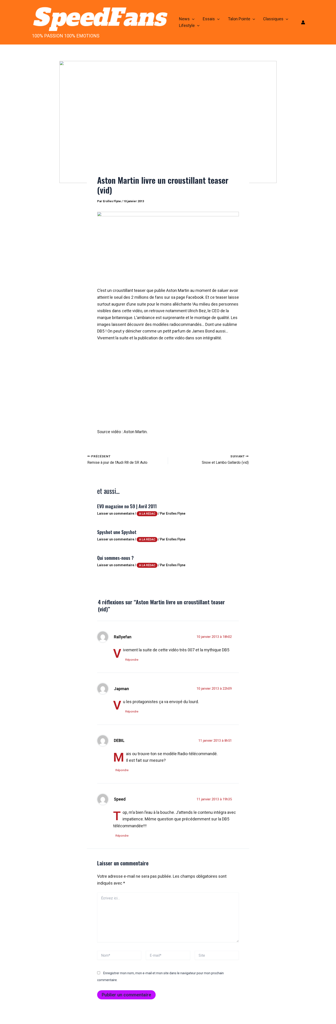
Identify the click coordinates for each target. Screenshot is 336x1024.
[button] (192, 19)
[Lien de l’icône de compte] (303, 22)
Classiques (273, 18)
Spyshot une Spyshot (116, 532)
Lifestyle (187, 25)
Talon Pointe (239, 18)
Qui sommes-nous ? (115, 557)
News (184, 18)
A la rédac (147, 513)
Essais (209, 18)
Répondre (131, 659)
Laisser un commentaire (115, 513)
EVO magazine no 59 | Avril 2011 (127, 506)
